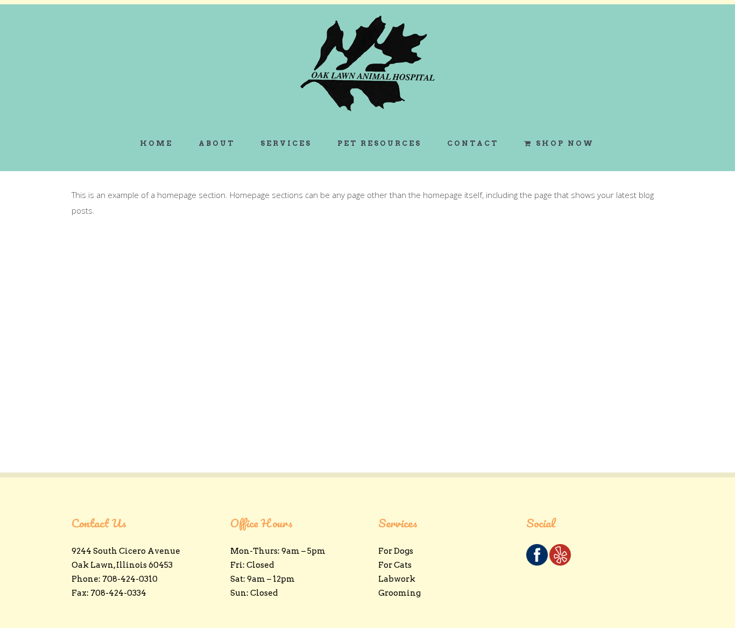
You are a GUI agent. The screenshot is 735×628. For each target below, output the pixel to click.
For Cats (395, 565)
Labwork (396, 579)
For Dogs (395, 551)
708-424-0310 (130, 579)
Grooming (399, 593)
